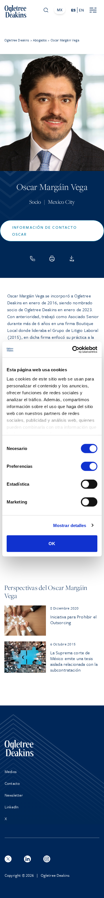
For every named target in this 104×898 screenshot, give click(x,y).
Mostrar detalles (69, 525)
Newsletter (14, 795)
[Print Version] (52, 258)
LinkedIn (11, 807)
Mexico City (61, 201)
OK (52, 543)
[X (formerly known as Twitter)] (8, 858)
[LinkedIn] (27, 858)
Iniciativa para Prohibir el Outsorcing (73, 619)
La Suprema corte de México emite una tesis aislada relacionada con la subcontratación (74, 661)
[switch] (89, 466)
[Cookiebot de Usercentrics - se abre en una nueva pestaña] (73, 349)
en (81, 10)
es (73, 10)
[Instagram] (46, 858)
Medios (10, 771)
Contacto (12, 783)
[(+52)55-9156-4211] (32, 258)
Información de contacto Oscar (44, 230)
